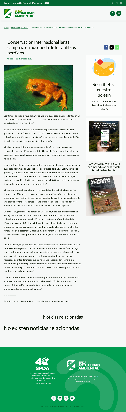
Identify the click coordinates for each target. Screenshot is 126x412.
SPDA (55, 406)
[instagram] (117, 3)
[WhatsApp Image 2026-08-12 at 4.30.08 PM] (104, 175)
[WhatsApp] (116, 47)
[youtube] (121, 3)
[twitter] (112, 3)
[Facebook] (106, 47)
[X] (111, 47)
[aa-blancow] (83, 361)
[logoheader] (19, 9)
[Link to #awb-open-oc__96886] (112, 13)
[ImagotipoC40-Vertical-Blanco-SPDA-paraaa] (42, 358)
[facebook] (108, 3)
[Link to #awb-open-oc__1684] (118, 13)
